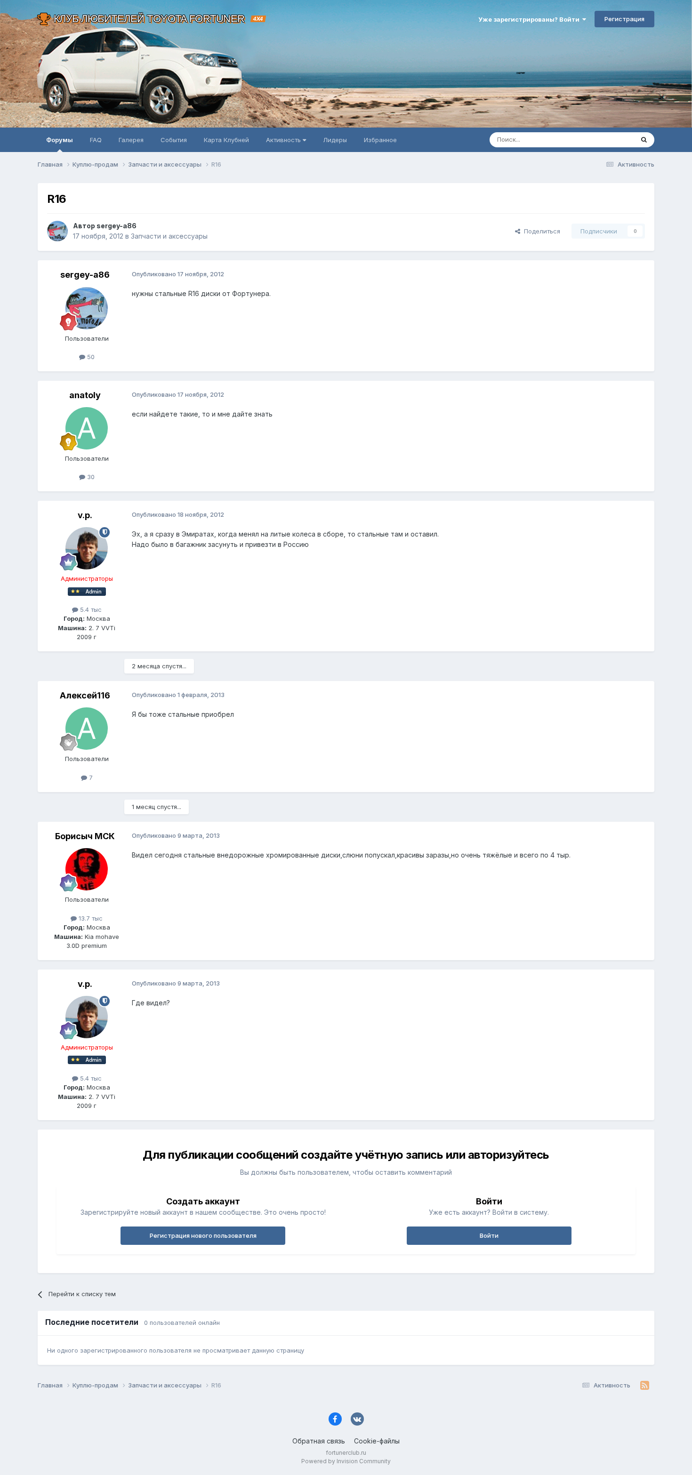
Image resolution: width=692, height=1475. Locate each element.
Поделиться (540, 231)
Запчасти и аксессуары (169, 236)
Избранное (380, 140)
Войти (489, 1235)
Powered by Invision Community (346, 1461)
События (174, 140)
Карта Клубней (226, 140)
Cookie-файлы (377, 1441)
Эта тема (608, 139)
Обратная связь (318, 1441)
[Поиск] (644, 139)
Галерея (131, 140)
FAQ (96, 140)
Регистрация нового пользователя (203, 1235)
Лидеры (335, 140)
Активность (284, 140)
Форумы (59, 140)
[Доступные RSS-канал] (644, 1385)
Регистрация (624, 19)
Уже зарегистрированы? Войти (530, 19)
